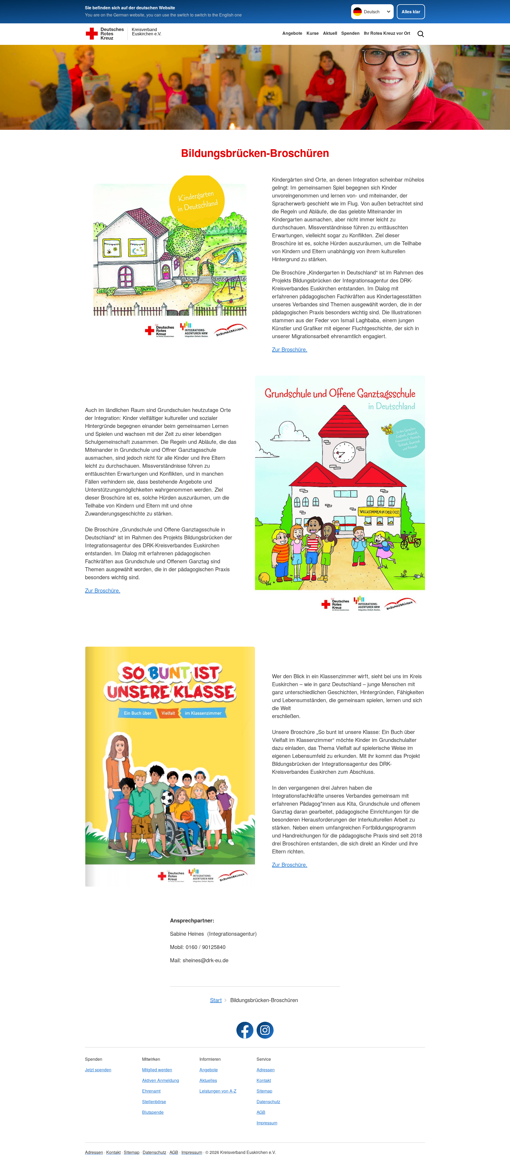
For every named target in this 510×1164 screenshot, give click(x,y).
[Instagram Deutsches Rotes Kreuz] (265, 1030)
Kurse (313, 33)
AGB (261, 1112)
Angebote (292, 33)
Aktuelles (208, 1080)
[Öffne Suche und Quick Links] (420, 34)
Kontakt (264, 1080)
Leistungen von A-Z (217, 1091)
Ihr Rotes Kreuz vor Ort (387, 33)
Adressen (266, 1070)
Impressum (267, 1123)
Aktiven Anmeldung (160, 1080)
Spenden (350, 33)
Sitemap (264, 1091)
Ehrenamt (151, 1091)
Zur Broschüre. (289, 349)
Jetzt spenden (98, 1070)
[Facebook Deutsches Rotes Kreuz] (244, 1030)
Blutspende (153, 1112)
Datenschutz (268, 1101)
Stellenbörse (154, 1101)
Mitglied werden (157, 1070)
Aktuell (330, 33)
